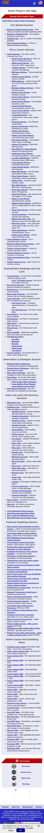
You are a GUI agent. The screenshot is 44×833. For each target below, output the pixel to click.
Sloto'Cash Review (19, 194)
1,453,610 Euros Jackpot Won (19, 588)
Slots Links (16, 448)
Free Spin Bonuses (19, 310)
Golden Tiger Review (20, 131)
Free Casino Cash (19, 303)
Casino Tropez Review (20, 110)
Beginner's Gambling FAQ (17, 34)
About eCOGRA (13, 332)
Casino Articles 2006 (15, 676)
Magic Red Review (19, 172)
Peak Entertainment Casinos (18, 253)
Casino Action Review (20, 97)
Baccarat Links (18, 473)
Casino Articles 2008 (15, 669)
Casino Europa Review (21, 101)
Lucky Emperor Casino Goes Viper (20, 542)
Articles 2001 (12, 699)
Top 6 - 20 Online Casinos (22, 280)
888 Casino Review (19, 72)
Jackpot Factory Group (16, 262)
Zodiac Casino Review (21, 235)
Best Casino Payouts (15, 285)
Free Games (16, 439)
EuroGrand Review (19, 122)
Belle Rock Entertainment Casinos (20, 244)
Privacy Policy (12, 500)
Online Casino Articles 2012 (18, 651)
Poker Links (16, 443)
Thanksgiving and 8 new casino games (22, 560)
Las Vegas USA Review (21, 158)
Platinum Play (17, 181)
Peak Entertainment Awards (18, 601)
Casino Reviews (13, 54)
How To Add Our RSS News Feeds (20, 515)
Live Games (16, 350)
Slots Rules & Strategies (16, 389)
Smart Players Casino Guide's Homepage (18, 21)
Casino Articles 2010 (15, 660)
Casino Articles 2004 (15, 685)
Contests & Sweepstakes (22, 491)
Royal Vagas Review (20, 190)
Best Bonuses (12, 289)
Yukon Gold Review (19, 230)
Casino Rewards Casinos (17, 239)
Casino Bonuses (13, 298)
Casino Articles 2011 (15, 656)
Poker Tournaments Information (19, 597)
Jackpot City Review (20, 144)
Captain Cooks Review (21, 92)
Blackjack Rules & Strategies (18, 364)
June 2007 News (13, 712)
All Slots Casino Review (21, 77)
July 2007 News (13, 708)
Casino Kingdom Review (21, 106)
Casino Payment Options (17, 43)
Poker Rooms (12, 328)
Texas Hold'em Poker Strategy (24, 384)
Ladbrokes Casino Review (22, 153)
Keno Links (16, 466)
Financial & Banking (20, 495)
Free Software (12, 314)
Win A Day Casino (19, 223)
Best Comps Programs (16, 294)
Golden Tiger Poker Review (22, 135)
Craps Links (16, 477)
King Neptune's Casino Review (24, 149)
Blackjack (15, 341)
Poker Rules (12, 377)
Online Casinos (18, 434)
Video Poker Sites (19, 468)
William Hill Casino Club (21, 219)
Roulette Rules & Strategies (18, 368)
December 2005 (13, 744)
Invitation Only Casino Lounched (20, 615)
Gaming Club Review (20, 126)
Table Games (17, 348)
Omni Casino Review (20, 176)
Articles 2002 (12, 694)
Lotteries (15, 482)
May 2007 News (13, 717)
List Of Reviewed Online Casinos (20, 511)
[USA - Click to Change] (40, 3)
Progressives (17, 346)
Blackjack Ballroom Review (22, 88)
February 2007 (12, 730)
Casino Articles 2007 (15, 674)
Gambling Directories (20, 416)
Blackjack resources (20, 457)
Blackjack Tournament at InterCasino (22, 592)
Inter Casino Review (20, 140)
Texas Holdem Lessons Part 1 (23, 386)
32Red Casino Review (20, 63)
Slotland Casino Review (21, 203)
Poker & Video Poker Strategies (24, 382)
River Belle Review (19, 185)
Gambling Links (13, 407)
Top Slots (15, 339)
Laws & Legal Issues (20, 486)
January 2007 (12, 735)
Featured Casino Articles (17, 703)
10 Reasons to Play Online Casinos (21, 556)
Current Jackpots (14, 353)
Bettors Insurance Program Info (19, 619)
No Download (12, 319)
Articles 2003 (12, 690)
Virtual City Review (19, 214)
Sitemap (5, 807)
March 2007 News (14, 726)
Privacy (39, 807)
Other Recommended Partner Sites (21, 513)
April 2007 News (13, 721)
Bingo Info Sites (18, 461)
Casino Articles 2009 (15, 665)
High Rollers (12, 323)
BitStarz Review (18, 81)
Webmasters (28, 807)
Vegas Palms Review (20, 210)
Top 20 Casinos (13, 276)
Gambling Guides (19, 421)
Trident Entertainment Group (18, 257)
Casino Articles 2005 (15, 681)
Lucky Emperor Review (21, 162)
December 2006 (13, 739)
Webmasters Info (14, 403)
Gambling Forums (19, 425)
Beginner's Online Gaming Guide (20, 29)
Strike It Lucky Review (20, 199)
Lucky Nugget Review (20, 167)
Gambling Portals (19, 412)
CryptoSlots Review (19, 115)
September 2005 (13, 748)
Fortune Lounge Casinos (17, 248)
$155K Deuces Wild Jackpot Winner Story (23, 628)
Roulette (15, 344)
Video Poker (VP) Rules (16, 373)
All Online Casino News (16, 647)
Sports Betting (17, 430)
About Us (11, 504)
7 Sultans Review (18, 68)
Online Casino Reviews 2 (22, 59)
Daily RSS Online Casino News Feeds (22, 518)
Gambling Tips (13, 39)
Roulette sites (17, 452)
